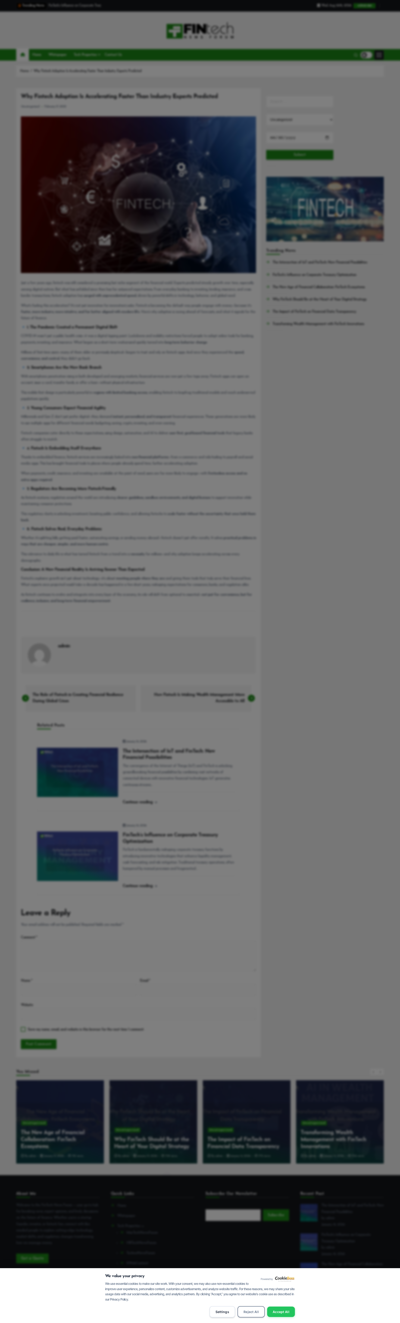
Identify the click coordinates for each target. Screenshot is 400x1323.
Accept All (281, 1312)
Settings (222, 1312)
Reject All (251, 1312)
